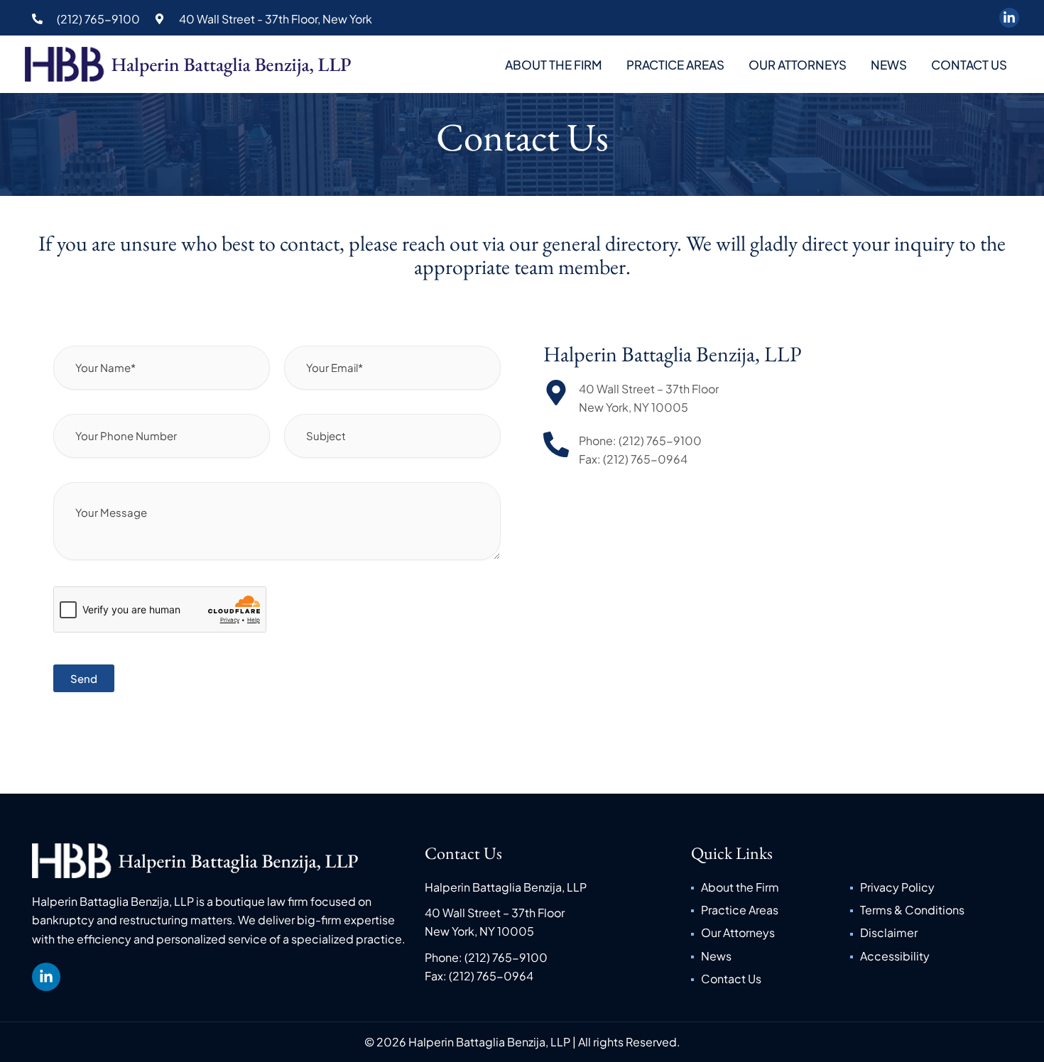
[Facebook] (1009, 18)
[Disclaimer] (929, 933)
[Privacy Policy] (929, 887)
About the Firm (553, 64)
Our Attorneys (798, 64)
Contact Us (969, 64)
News (889, 64)
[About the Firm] (770, 887)
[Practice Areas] (770, 910)
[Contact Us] (770, 979)
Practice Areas (675, 64)
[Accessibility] (929, 956)
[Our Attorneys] (770, 933)
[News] (770, 956)
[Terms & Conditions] (929, 910)
